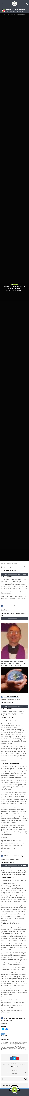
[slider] (25, 574)
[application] (14, 574)
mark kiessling (16, 1033)
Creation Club (14, 284)
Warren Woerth (4, 1035)
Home (4, 14)
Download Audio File (6, 576)
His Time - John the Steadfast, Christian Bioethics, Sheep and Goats (14, 1072)
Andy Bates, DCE (9, 290)
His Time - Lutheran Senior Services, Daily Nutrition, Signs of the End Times (14, 1065)
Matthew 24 (22, 1033)
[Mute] (22, 574)
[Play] (3, 574)
